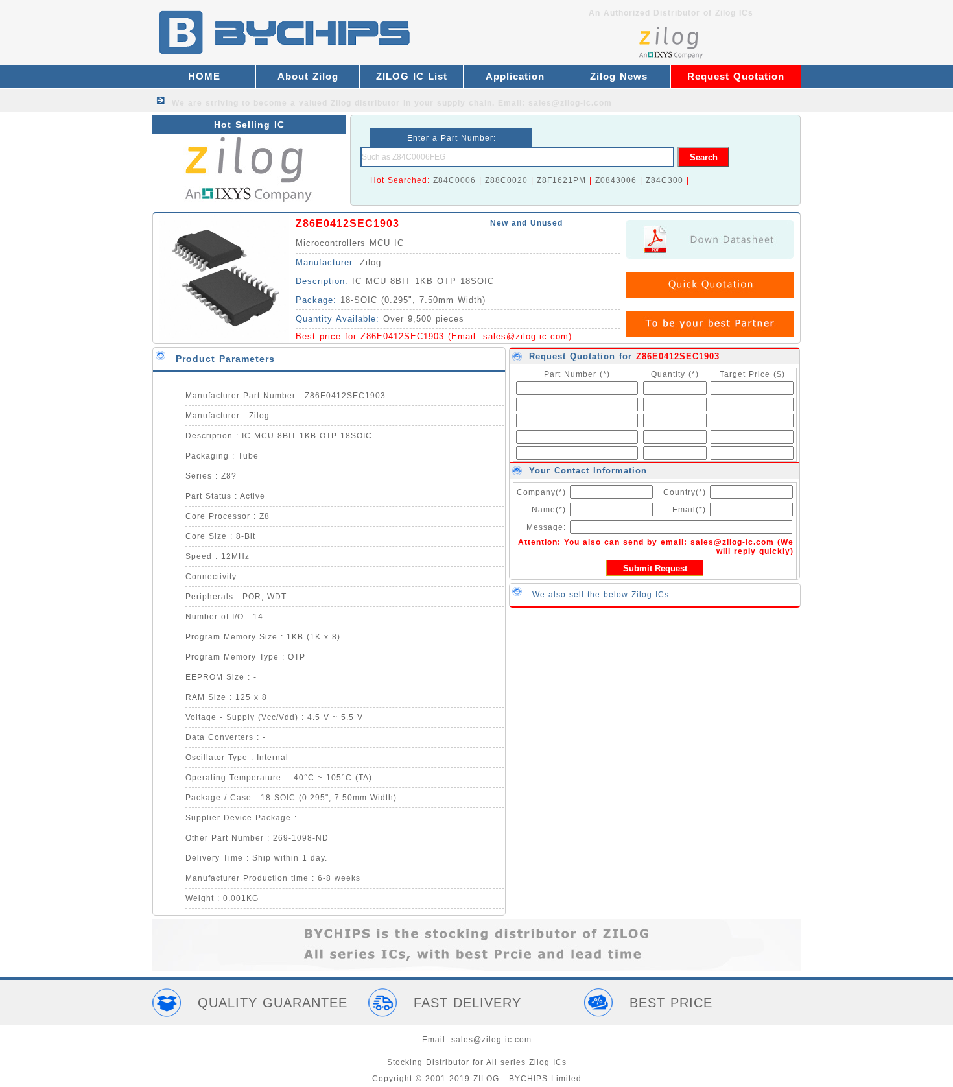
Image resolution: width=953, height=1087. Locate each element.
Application (515, 76)
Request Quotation (735, 76)
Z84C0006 (454, 180)
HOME (204, 76)
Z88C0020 (506, 180)
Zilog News (619, 76)
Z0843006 (616, 180)
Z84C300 (664, 180)
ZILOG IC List (411, 76)
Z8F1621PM (561, 180)
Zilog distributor (365, 103)
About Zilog (307, 76)
